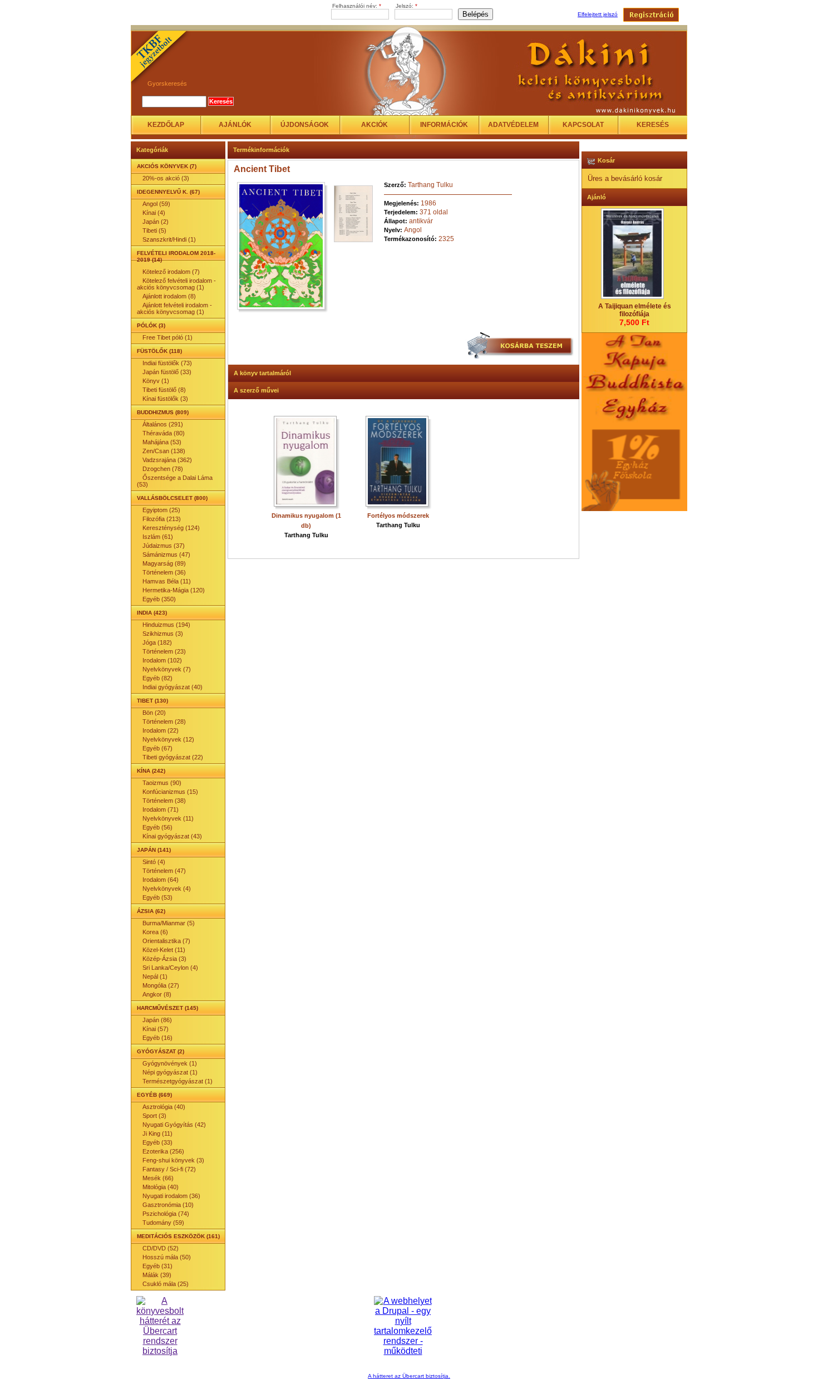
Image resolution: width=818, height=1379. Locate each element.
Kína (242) (151, 771)
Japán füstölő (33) (166, 372)
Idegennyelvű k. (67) (168, 192)
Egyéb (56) (157, 827)
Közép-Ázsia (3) (164, 958)
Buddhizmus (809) (163, 412)
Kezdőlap (165, 125)
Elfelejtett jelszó (598, 14)
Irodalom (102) (162, 660)
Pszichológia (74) (165, 1213)
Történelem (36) (164, 572)
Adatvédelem (513, 125)
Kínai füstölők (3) (165, 398)
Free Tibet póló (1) (167, 337)
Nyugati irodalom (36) (171, 1195)
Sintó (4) (153, 861)
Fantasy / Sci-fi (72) (169, 1169)
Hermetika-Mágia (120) (173, 590)
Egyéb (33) (157, 1142)
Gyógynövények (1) (169, 1063)
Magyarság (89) (164, 563)
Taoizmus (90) (161, 782)
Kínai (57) (155, 1028)
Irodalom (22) (160, 730)
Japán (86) (157, 1020)
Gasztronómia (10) (168, 1204)
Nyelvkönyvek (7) (166, 669)
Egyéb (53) (157, 897)
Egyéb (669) (154, 1095)
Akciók (374, 125)
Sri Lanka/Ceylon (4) (170, 967)
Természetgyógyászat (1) (177, 1081)
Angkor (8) (156, 994)
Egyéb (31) (157, 1266)
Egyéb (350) (159, 599)
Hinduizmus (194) (166, 624)
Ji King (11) (157, 1133)
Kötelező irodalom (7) (171, 271)
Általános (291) (162, 424)
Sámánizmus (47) (166, 554)
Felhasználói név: (356, 6)
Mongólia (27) (160, 985)
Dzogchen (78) (162, 468)
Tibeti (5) (154, 230)
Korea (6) (155, 932)
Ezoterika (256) (163, 1151)
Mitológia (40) (160, 1187)
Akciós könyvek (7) (166, 166)
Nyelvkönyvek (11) (168, 818)
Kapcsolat (583, 125)
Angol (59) (156, 203)
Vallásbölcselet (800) (172, 498)
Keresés (653, 125)
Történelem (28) (164, 721)
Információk (444, 125)
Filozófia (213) (161, 519)
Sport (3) (154, 1115)
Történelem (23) (164, 651)
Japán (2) (155, 221)
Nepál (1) (154, 976)
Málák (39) (156, 1275)
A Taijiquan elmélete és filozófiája (634, 310)
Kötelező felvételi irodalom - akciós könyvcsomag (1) (176, 284)
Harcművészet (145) (167, 1008)
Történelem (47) (164, 870)
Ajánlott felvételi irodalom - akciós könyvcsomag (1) (174, 308)
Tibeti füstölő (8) (164, 389)
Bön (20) (154, 712)
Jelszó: (406, 6)
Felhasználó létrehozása (651, 15)
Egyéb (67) (157, 748)
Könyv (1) (155, 380)
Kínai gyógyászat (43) (172, 836)
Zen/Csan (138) (163, 451)
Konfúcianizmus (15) (170, 791)
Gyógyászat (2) (160, 1051)
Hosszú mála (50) (166, 1257)
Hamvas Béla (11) (166, 581)
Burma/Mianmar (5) (168, 923)
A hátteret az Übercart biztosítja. (409, 1376)
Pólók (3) (151, 325)
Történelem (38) (164, 800)
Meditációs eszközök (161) (178, 1236)
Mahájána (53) (161, 442)
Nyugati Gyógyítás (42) (174, 1124)
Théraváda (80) (163, 433)
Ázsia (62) (151, 911)
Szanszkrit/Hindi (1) (169, 239)
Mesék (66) (158, 1178)
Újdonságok (304, 125)
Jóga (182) (157, 642)
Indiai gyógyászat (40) (172, 687)
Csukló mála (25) (165, 1283)
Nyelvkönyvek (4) (166, 888)
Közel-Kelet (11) (163, 949)
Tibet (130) (152, 701)
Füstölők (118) (159, 351)
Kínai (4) (153, 212)
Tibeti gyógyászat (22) (172, 757)
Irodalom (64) (160, 879)
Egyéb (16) (157, 1037)
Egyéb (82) (157, 678)
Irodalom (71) (160, 809)
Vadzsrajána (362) (167, 460)
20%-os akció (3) (165, 178)
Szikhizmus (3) (162, 633)
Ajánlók (235, 125)
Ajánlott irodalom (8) (169, 296)
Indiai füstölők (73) (167, 363)
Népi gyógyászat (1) (170, 1072)
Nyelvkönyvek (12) (168, 739)
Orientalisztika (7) (166, 941)
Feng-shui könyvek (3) (173, 1160)
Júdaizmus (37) (163, 545)
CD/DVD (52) (160, 1248)
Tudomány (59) (163, 1222)
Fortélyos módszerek (398, 515)
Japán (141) (154, 850)
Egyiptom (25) (161, 510)
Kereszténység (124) (171, 527)
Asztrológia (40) (163, 1106)
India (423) (152, 613)
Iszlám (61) (157, 536)
